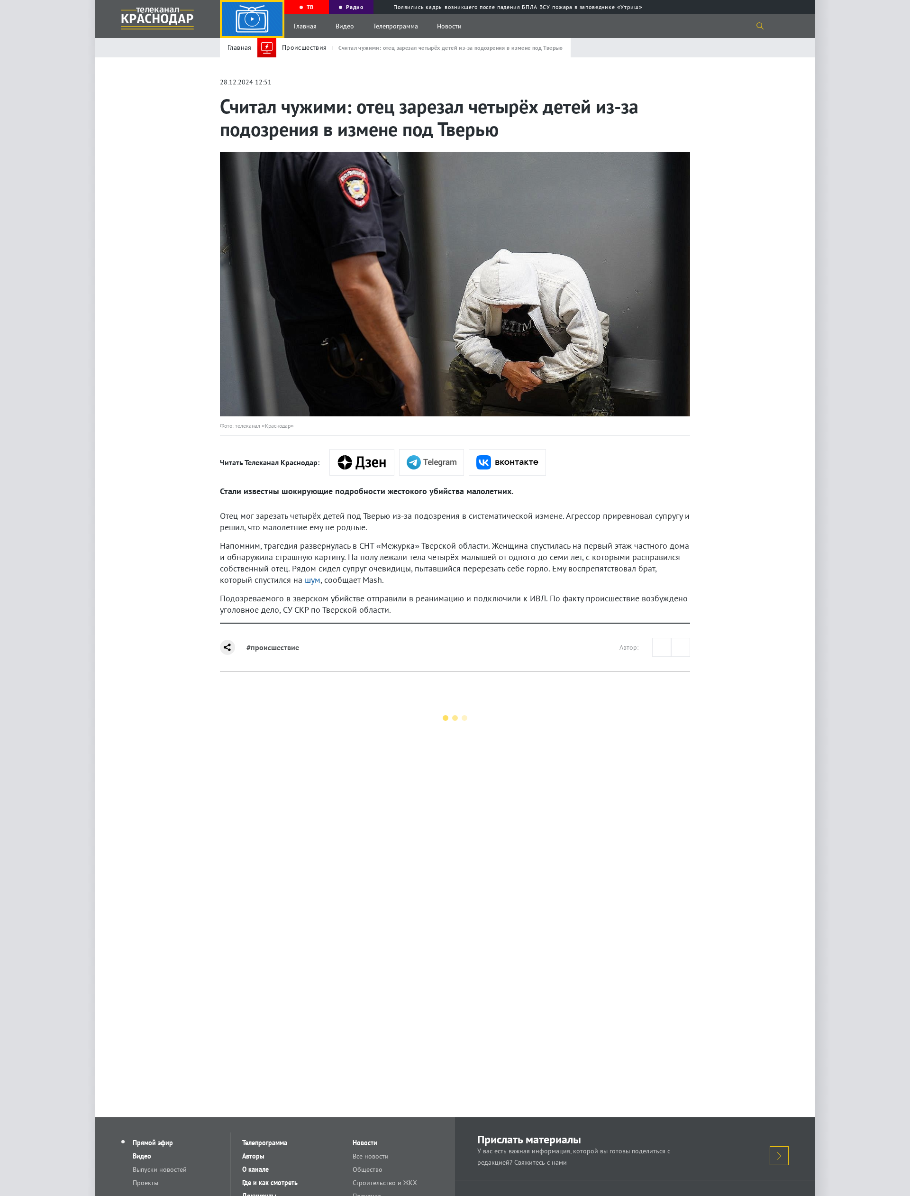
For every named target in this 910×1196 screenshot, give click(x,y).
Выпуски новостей (160, 1169)
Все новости (371, 1156)
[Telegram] (431, 462)
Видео (345, 26)
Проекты (145, 1182)
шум (312, 579)
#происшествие (272, 647)
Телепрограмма (395, 26)
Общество (367, 1169)
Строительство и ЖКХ (385, 1182)
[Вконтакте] (507, 462)
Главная (305, 26)
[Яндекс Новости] (361, 462)
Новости (449, 26)
